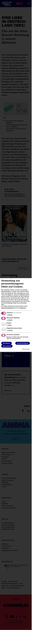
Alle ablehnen (6, 343)
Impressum (23, 307)
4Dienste (9, 330)
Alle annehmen (7, 346)
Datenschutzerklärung (7, 307)
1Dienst (9, 325)
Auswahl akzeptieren (22, 343)
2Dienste (9, 314)
